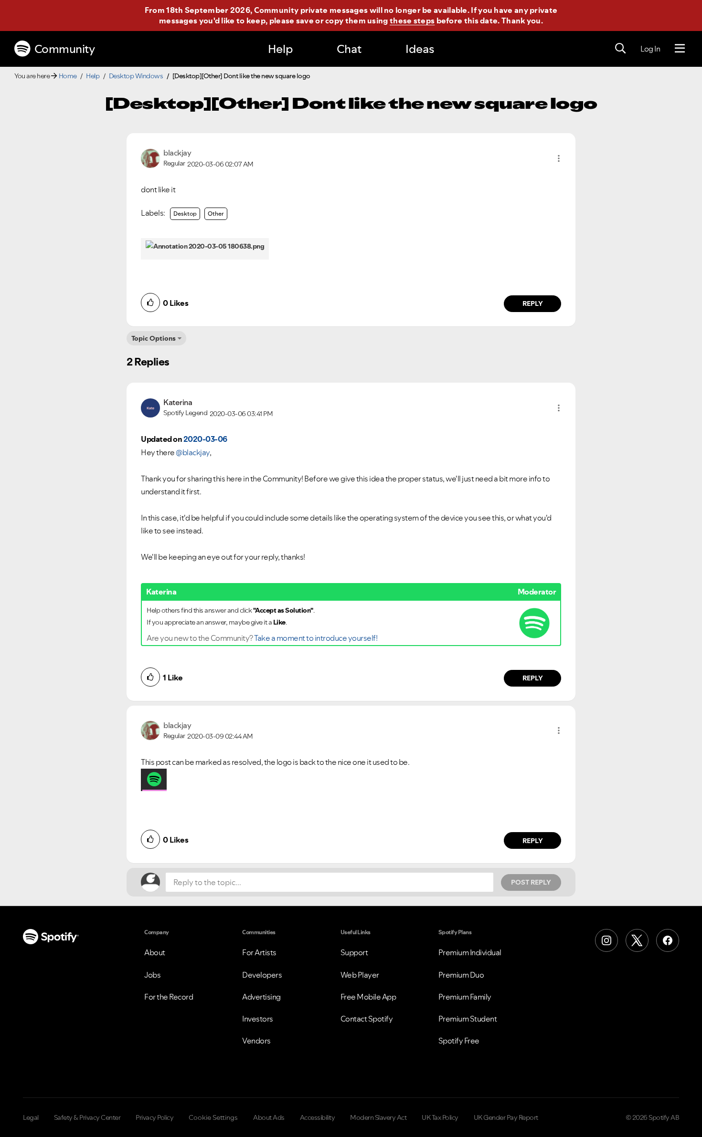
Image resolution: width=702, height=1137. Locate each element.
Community (64, 49)
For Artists (259, 952)
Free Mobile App (368, 996)
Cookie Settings (213, 1117)
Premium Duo (461, 975)
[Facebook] (667, 940)
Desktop (185, 213)
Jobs (152, 975)
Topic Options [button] (153, 338)
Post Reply (531, 882)
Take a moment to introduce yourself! (315, 638)
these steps (412, 20)
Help (280, 49)
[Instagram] (606, 940)
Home (68, 76)
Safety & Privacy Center (87, 1117)
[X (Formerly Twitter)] (637, 940)
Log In (650, 48)
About (154, 952)
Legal (31, 1117)
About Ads (269, 1117)
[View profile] (150, 157)
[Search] (620, 48)
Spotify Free (458, 1040)
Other (216, 213)
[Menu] (680, 48)
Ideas (419, 49)
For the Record (168, 996)
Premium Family (464, 996)
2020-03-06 (205, 439)
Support (354, 952)
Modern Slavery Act (378, 1117)
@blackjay (193, 452)
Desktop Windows (136, 76)
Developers (262, 975)
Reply (532, 303)
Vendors (256, 1040)
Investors (257, 1018)
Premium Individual (469, 952)
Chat (349, 49)
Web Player (359, 975)
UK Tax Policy (440, 1117)
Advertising (261, 996)
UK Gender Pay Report (506, 1117)
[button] (559, 158)
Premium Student (467, 1018)
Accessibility (317, 1117)
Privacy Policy (154, 1117)
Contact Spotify (366, 1018)
